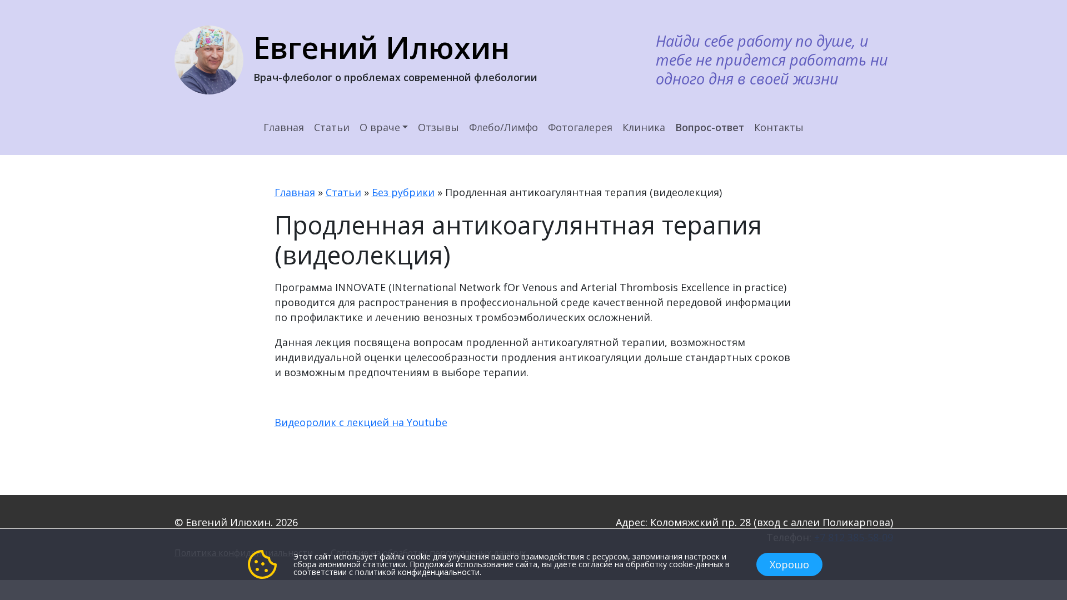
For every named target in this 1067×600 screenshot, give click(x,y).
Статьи (332, 127)
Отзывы (438, 127)
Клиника (643, 127)
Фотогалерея (580, 127)
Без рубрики (403, 192)
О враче (380, 127)
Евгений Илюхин (381, 47)
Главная (283, 127)
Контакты (779, 127)
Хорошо (789, 564)
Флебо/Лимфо (503, 127)
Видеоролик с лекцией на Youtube (361, 422)
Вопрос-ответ (709, 127)
